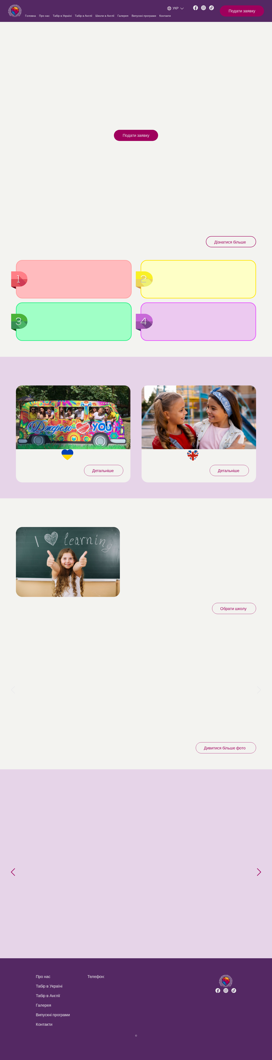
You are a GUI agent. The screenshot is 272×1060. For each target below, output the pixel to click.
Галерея (122, 16)
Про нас (44, 16)
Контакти (165, 16)
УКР (176, 8)
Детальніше (103, 470)
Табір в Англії (83, 16)
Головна (30, 16)
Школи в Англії (104, 16)
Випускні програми (144, 16)
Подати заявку (242, 11)
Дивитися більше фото (225, 748)
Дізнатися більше (230, 242)
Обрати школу (233, 608)
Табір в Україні (62, 16)
